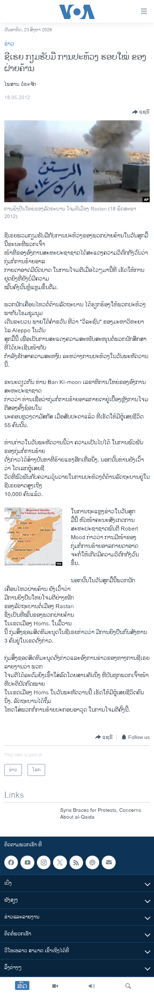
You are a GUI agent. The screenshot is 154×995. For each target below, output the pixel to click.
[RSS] (76, 862)
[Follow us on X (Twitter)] (60, 862)
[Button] (141, 112)
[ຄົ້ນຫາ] (128, 986)
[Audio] (91, 986)
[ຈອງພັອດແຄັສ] (108, 862)
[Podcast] (92, 862)
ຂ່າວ (9, 44)
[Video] (55, 986)
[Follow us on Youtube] (27, 862)
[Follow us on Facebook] (11, 862)
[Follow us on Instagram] (43, 862)
